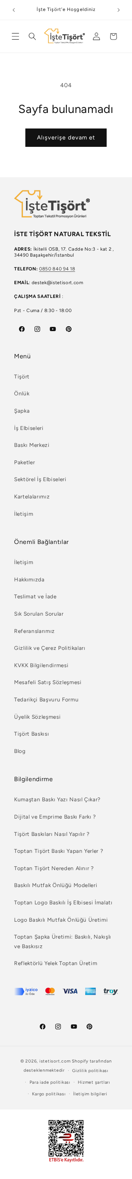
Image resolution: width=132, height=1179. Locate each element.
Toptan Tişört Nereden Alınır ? (54, 868)
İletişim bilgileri (90, 1093)
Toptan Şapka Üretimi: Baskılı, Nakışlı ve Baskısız (62, 941)
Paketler (24, 462)
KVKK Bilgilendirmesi (41, 665)
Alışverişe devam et (66, 137)
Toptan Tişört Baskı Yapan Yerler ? (58, 851)
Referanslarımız (34, 631)
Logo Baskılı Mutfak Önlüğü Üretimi (61, 919)
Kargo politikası (48, 1093)
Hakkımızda (29, 579)
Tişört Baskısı (31, 733)
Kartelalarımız (32, 496)
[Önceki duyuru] (13, 10)
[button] (15, 36)
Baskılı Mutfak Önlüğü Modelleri (55, 885)
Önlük (21, 393)
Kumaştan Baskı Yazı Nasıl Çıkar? (57, 799)
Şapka (22, 410)
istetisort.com (55, 1061)
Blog (20, 751)
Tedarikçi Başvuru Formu (46, 699)
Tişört (22, 376)
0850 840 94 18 (57, 268)
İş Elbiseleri (29, 428)
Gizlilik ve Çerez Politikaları (50, 648)
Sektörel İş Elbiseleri (40, 479)
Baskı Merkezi (32, 445)
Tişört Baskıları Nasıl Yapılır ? (52, 834)
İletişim (23, 513)
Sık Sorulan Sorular (39, 613)
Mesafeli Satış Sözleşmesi (48, 682)
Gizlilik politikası (90, 1070)
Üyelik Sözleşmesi (37, 716)
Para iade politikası (50, 1082)
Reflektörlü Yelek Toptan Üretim (55, 963)
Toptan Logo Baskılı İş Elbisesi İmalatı (63, 902)
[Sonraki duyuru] (118, 10)
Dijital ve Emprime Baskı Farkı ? (55, 816)
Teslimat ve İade (35, 596)
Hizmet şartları (94, 1082)
